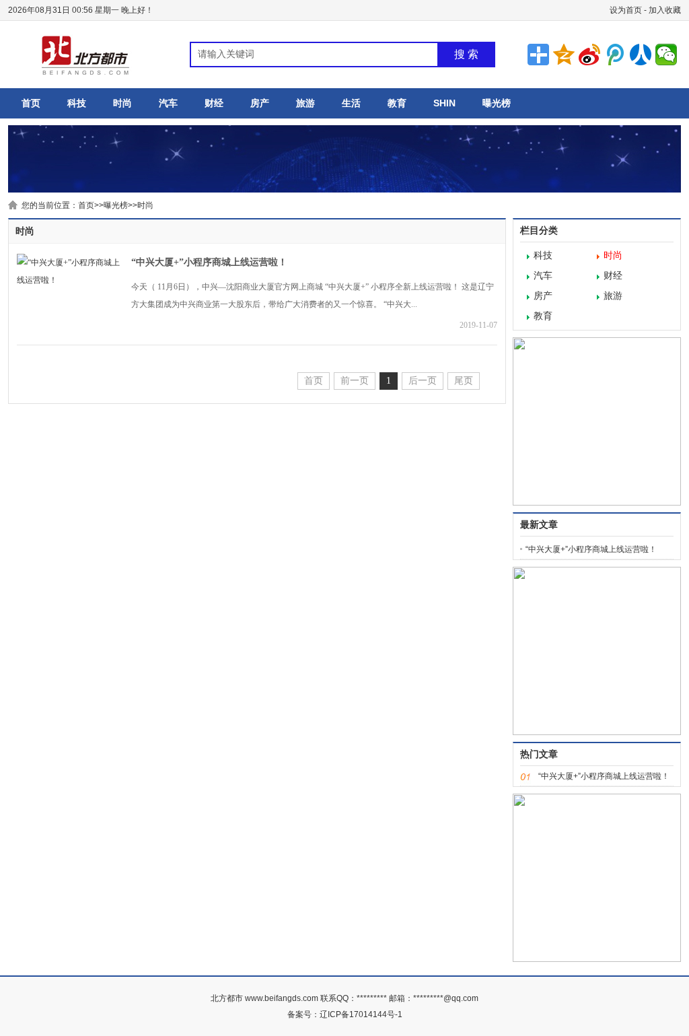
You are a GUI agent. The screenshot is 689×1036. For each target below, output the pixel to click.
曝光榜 (496, 103)
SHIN (444, 103)
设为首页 (626, 10)
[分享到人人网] (640, 54)
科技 (76, 103)
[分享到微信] (666, 54)
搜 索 (466, 54)
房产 (259, 103)
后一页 (422, 381)
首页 (31, 103)
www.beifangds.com (282, 998)
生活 (351, 103)
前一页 (354, 381)
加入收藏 (665, 10)
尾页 (463, 381)
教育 (397, 103)
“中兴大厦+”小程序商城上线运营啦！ (209, 262)
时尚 (122, 103)
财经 (214, 103)
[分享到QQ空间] (564, 54)
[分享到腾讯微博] (615, 54)
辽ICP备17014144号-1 (361, 1014)
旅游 (305, 103)
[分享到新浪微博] (589, 54)
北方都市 (227, 998)
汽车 (168, 103)
